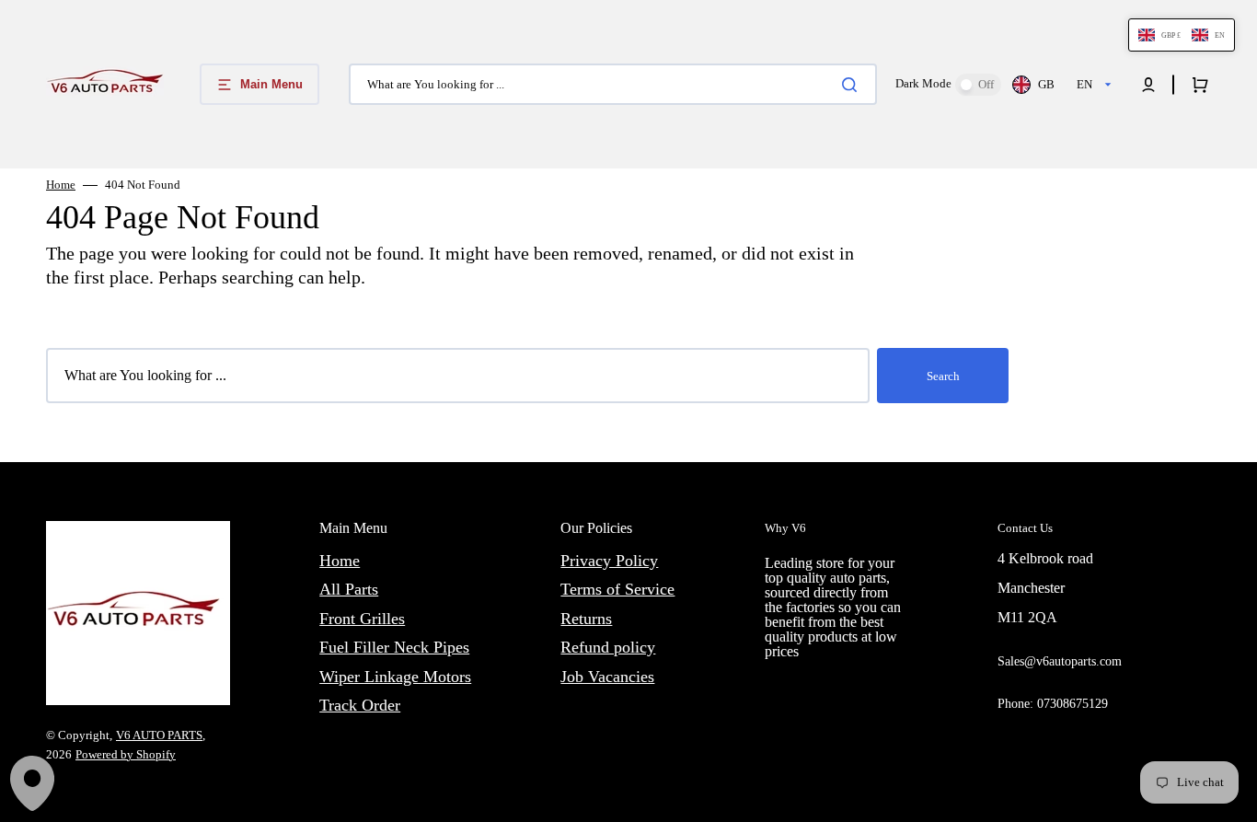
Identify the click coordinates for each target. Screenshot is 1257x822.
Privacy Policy (609, 560)
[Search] (853, 84)
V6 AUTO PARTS (159, 735)
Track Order (359, 705)
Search (943, 376)
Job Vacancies (607, 676)
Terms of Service (617, 589)
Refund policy (607, 647)
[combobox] (613, 84)
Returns (586, 618)
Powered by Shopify (125, 754)
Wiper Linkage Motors (395, 676)
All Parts (348, 589)
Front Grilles (362, 618)
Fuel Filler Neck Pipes (394, 647)
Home (60, 184)
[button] (1148, 84)
